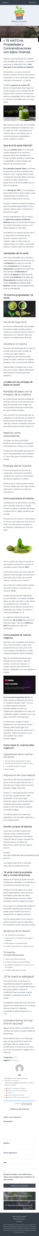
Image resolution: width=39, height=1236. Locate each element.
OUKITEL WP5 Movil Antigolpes (17, 1088)
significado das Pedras (12, 1080)
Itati (19, 1075)
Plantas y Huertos (19, 21)
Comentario (8, 1121)
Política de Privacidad (19, 1216)
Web (5, 1163)
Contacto (19, 1221)
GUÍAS (15, 1057)
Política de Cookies (19, 1219)
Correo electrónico (10, 1153)
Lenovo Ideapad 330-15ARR (16, 1095)
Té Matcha (14, 1060)
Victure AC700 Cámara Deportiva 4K (18, 1097)
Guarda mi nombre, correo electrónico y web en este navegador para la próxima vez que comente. (19, 1176)
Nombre (7, 1143)
